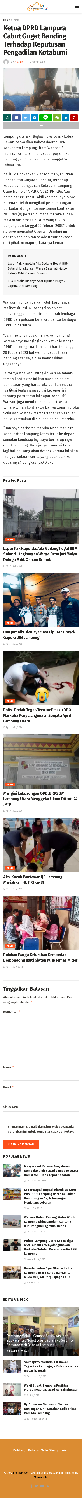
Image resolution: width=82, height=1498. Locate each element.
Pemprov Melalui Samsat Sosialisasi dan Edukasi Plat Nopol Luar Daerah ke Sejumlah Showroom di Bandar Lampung (41, 1340)
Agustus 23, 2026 (13, 811)
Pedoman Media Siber (42, 1450)
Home (6, 20)
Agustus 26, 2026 (13, 727)
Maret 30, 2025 (34, 1208)
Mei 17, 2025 (32, 1282)
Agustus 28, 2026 (13, 566)
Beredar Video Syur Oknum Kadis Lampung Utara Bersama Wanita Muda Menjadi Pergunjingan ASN (48, 1273)
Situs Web (10, 1107)
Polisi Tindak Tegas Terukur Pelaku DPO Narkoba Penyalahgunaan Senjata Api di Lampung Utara (37, 715)
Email (8, 1087)
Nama (8, 1067)
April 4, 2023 (32, 1395)
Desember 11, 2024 (35, 1231)
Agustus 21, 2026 (13, 889)
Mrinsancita (41, 1477)
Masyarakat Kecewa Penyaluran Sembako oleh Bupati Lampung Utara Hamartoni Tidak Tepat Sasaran (51, 1171)
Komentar (12, 1012)
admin (19, 61)
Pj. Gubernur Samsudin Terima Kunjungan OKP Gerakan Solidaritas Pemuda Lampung (50, 1409)
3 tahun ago (37, 61)
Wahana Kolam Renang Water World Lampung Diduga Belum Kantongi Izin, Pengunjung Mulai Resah (50, 1222)
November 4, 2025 (35, 1259)
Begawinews (20, 1472)
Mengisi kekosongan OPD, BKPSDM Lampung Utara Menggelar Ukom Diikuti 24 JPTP (40, 799)
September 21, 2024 (36, 1419)
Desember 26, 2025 (36, 1180)
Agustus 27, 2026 (13, 644)
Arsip (16, 20)
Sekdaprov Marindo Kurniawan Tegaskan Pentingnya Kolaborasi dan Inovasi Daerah (51, 1366)
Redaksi (18, 1450)
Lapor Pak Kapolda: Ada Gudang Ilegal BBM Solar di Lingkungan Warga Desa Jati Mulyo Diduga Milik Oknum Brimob (38, 268)
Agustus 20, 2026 (14, 967)
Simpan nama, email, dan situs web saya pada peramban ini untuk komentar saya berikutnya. (41, 1129)
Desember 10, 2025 (19, 1351)
